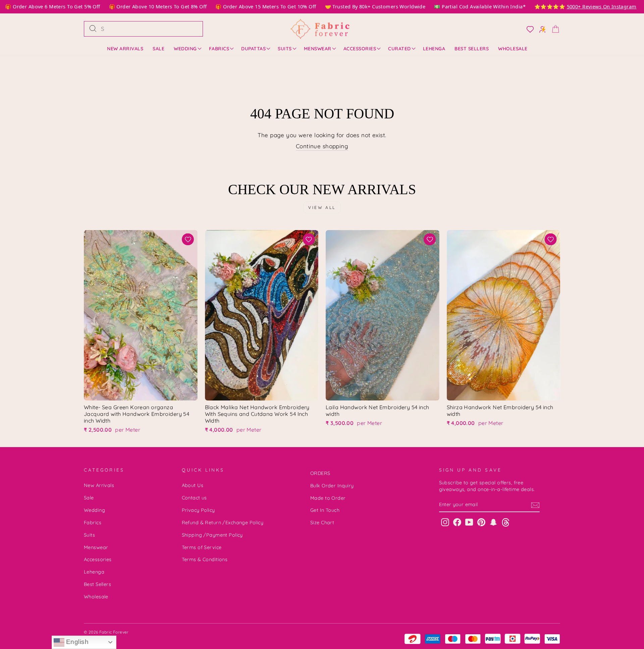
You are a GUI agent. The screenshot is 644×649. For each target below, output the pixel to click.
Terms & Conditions (205, 559)
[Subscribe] (535, 505)
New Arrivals (125, 49)
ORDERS (320, 473)
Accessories (359, 49)
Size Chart (322, 523)
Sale (158, 49)
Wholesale (513, 49)
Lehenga (434, 49)
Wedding (185, 49)
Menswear (317, 49)
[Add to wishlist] (188, 239)
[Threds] (505, 522)
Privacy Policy (198, 510)
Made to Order (328, 498)
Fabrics (219, 49)
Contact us (194, 498)
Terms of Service (202, 547)
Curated (399, 49)
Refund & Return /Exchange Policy (223, 523)
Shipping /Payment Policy (212, 535)
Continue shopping (322, 146)
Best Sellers (471, 49)
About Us (192, 485)
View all (322, 207)
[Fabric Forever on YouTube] (469, 522)
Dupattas (253, 49)
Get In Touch (324, 510)
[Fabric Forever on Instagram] (445, 522)
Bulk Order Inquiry (332, 486)
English (76, 641)
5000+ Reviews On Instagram (594, 6)
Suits (285, 49)
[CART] (553, 29)
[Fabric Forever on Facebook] (457, 522)
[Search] (93, 29)
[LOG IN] (528, 29)
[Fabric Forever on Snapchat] (493, 522)
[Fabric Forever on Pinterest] (481, 522)
